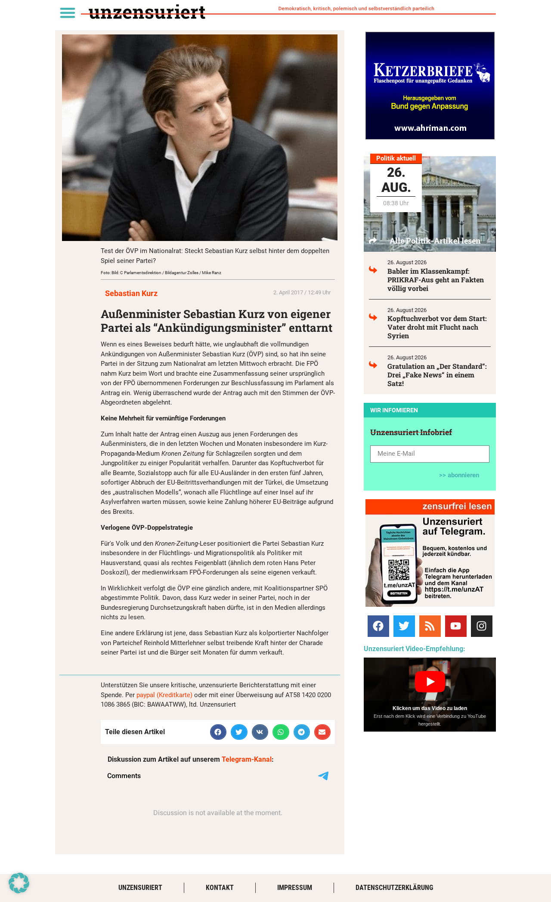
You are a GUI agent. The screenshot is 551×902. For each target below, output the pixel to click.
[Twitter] (404, 626)
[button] (67, 12)
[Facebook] (378, 626)
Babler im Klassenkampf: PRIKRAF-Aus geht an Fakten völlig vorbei (435, 279)
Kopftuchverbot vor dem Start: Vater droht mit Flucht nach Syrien (437, 327)
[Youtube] (456, 626)
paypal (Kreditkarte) (164, 695)
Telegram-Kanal (247, 759)
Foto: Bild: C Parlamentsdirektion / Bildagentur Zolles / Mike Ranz (161, 272)
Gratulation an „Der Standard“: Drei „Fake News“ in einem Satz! (437, 374)
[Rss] (430, 626)
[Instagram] (481, 626)
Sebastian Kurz (131, 293)
